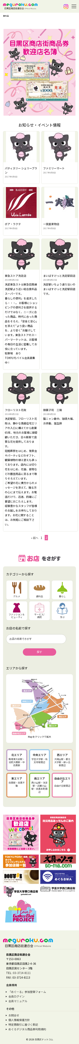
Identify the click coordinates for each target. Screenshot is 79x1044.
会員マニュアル (17, 1001)
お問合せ (13, 1015)
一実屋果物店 (51, 224)
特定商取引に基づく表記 (23, 1024)
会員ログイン (16, 996)
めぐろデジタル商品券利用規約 (27, 1029)
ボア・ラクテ (13, 224)
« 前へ (34, 538)
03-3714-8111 (22, 973)
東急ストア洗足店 (15, 276)
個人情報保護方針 (19, 1020)
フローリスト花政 (15, 410)
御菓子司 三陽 (52, 410)
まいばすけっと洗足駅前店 (59, 276)
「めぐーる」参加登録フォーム (27, 992)
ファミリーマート (54, 168)
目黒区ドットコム (44, 1039)
